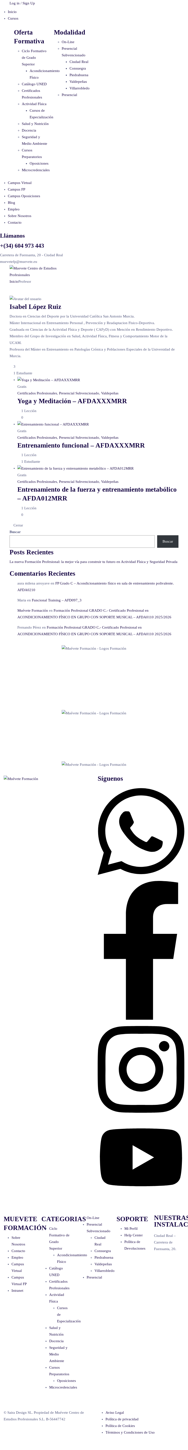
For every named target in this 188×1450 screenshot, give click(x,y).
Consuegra (78, 68)
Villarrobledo (80, 88)
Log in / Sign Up (22, 3)
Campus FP (16, 189)
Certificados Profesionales (37, 393)
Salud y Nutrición (35, 124)
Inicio (12, 12)
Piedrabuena (79, 75)
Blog (11, 203)
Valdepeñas (78, 82)
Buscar (15, 532)
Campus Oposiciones (24, 196)
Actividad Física (34, 104)
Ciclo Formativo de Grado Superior (34, 57)
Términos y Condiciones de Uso (130, 1432)
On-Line (68, 42)
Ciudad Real (79, 62)
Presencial (69, 95)
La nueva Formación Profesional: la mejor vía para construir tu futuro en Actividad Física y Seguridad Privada (93, 562)
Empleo (14, 209)
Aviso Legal (115, 1412)
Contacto (15, 222)
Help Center (133, 1235)
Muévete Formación (32, 610)
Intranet (17, 1290)
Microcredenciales (36, 170)
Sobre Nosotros (19, 216)
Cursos (13, 18)
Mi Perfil (131, 1229)
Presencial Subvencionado (79, 393)
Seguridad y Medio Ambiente (58, 1354)
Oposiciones (39, 163)
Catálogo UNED (34, 84)
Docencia (29, 130)
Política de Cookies (120, 1426)
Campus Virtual (20, 183)
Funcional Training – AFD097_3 (57, 600)
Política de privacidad (122, 1419)
